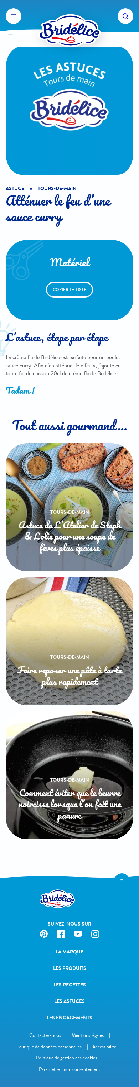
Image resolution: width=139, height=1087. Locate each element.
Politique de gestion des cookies (66, 1057)
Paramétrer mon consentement (69, 1069)
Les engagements (69, 1017)
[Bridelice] (69, 16)
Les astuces (69, 1001)
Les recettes (69, 984)
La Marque (69, 951)
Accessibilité (104, 1046)
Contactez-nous (45, 1035)
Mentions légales (88, 1035)
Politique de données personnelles (49, 1046)
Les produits (69, 968)
